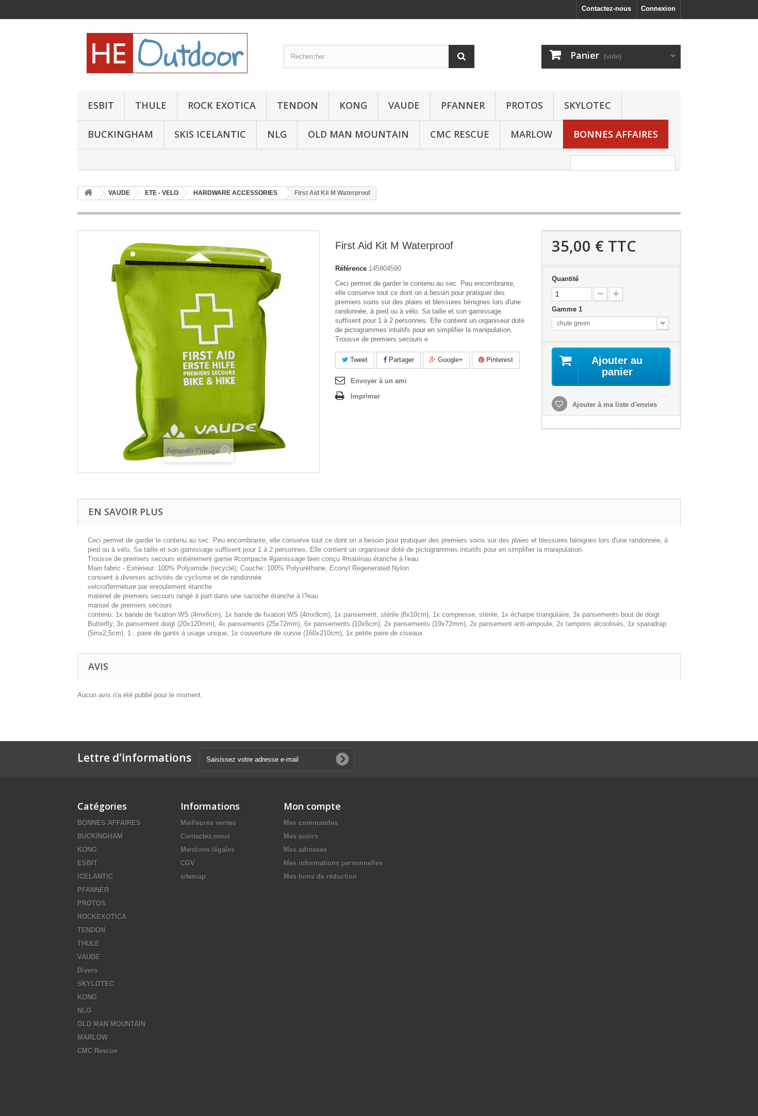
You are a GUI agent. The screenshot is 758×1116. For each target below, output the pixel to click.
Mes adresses (305, 850)
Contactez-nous (606, 8)
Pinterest (498, 360)
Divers (87, 970)
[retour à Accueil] (88, 193)
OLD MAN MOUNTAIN (358, 134)
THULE (151, 105)
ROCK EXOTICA (222, 105)
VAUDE (404, 105)
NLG (277, 134)
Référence (351, 268)
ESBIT (101, 105)
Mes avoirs (301, 836)
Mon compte (312, 806)
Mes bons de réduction (320, 876)
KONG (353, 105)
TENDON (297, 105)
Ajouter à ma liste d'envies (613, 404)
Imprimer (365, 396)
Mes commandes (311, 823)
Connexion (658, 8)
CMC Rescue (97, 1051)
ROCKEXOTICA (101, 917)
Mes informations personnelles (333, 863)
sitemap (193, 876)
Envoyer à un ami (379, 381)
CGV (187, 863)
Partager (400, 360)
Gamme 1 (568, 309)
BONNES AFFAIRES (615, 134)
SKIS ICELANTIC (210, 134)
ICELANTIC (95, 876)
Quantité (565, 279)
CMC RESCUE (459, 134)
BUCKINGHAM (120, 134)
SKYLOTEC (587, 105)
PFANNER (463, 105)
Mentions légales (207, 850)
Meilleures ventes (208, 823)
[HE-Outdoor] (172, 52)
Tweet (358, 360)
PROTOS (524, 105)
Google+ (449, 360)
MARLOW (531, 134)
